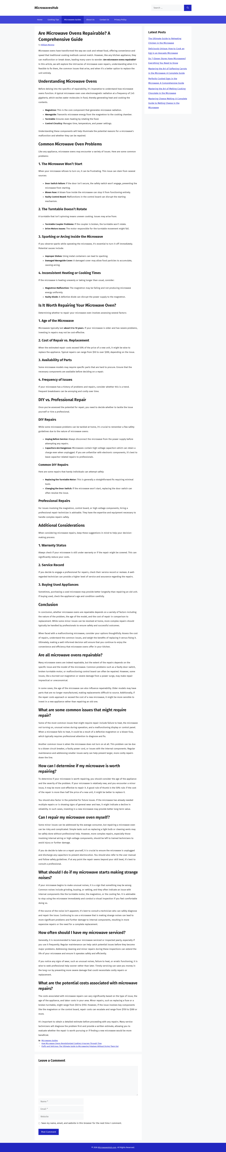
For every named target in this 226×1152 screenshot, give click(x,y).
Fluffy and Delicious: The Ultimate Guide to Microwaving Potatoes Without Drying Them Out (79, 1046)
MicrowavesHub (46, 8)
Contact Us (104, 19)
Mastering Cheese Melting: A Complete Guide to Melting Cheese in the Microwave (167, 103)
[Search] (187, 8)
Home (39, 19)
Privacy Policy (120, 19)
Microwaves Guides (72, 19)
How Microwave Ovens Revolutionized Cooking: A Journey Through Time (71, 1043)
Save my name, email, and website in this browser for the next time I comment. (81, 1123)
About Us (90, 19)
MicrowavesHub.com (107, 1147)
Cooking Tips (53, 19)
